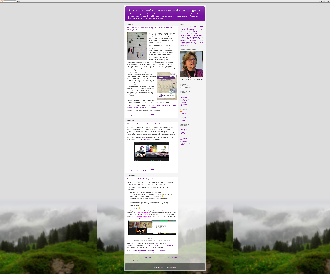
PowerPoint (193, 40)
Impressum (183, 95)
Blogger (174, 267)
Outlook (193, 39)
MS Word (187, 39)
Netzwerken (183, 45)
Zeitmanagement (199, 43)
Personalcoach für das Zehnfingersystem (141, 179)
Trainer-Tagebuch (136, 115)
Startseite (147, 257)
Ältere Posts (172, 257)
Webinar (150, 170)
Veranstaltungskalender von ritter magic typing (161, 245)
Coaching (150, 252)
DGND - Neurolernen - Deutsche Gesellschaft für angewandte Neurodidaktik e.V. (185, 131)
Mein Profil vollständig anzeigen (183, 119)
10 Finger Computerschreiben (139, 170)
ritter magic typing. (145, 139)
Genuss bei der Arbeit (191, 27)
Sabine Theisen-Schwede (185, 113)
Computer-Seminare (188, 33)
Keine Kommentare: (161, 114)
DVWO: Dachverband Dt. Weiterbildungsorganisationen (185, 139)
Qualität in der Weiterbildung (187, 43)
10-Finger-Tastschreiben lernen (184, 104)
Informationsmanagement (193, 37)
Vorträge (187, 45)
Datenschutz (183, 97)
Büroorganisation (185, 35)
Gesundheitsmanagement (187, 42)
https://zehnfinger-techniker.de (185, 100)
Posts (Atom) (136, 260)
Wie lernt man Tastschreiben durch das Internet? (143, 124)
